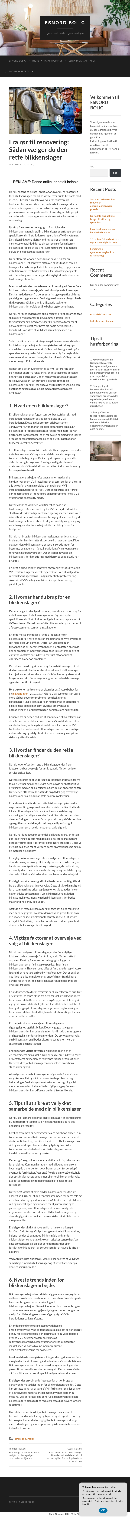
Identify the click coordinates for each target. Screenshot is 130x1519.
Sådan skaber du (19, 71)
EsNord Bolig (65, 22)
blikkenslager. (20, 693)
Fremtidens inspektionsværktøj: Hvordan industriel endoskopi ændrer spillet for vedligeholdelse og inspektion (64, 1455)
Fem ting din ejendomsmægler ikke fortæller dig (102, 252)
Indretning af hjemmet (47, 60)
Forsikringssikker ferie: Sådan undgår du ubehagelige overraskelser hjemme (24, 1454)
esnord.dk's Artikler (24, 1438)
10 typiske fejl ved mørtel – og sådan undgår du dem (104, 240)
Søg (92, 166)
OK (103, 1510)
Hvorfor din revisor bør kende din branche (102, 230)
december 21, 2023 (20, 164)
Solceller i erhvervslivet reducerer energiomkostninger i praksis (102, 204)
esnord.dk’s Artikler (82, 60)
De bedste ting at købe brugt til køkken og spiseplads (102, 219)
